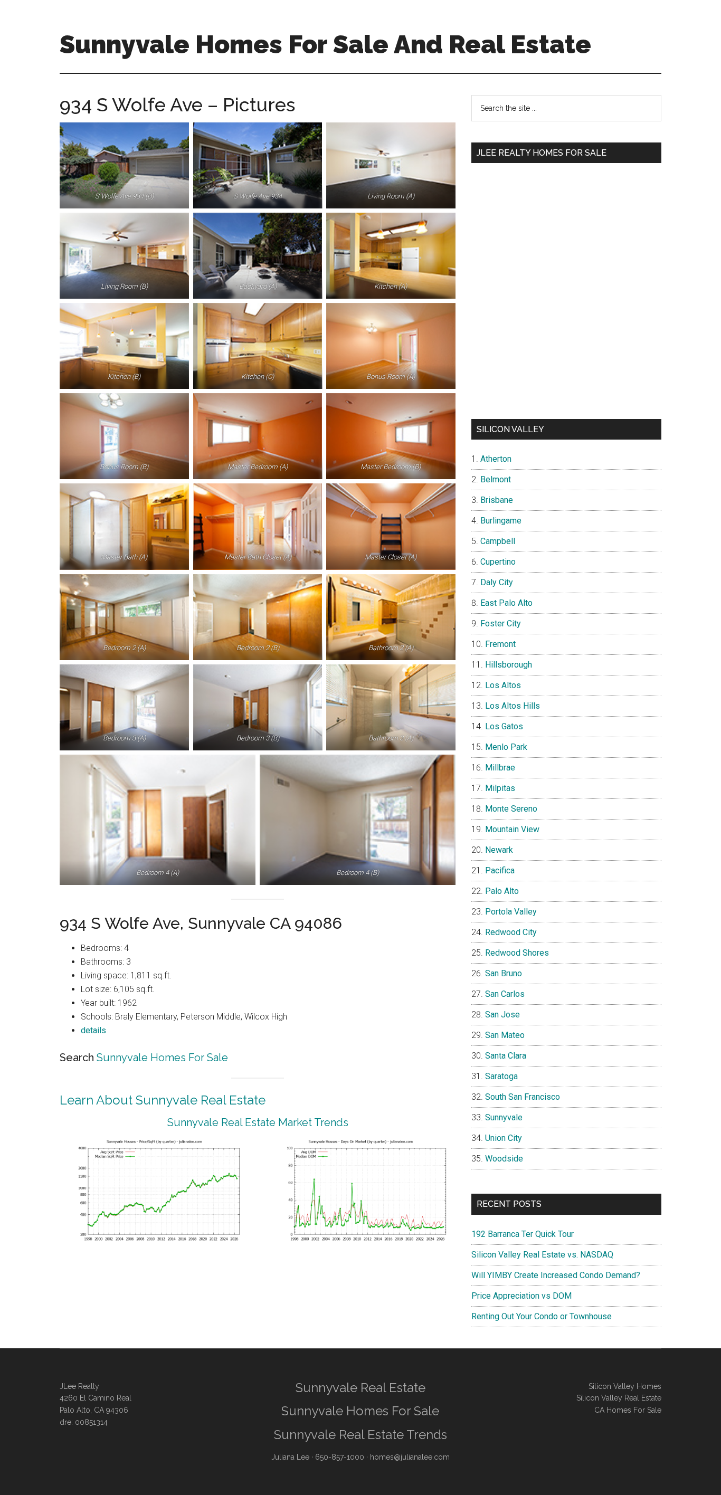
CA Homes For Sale (627, 1410)
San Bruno (503, 973)
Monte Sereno (511, 809)
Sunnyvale (504, 1117)
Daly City (496, 582)
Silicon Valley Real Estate (618, 1398)
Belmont (495, 479)
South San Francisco (522, 1097)
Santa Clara (505, 1056)
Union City (503, 1138)
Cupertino (498, 562)
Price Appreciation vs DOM (521, 1296)
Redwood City (511, 932)
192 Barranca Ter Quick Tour (522, 1234)
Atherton (495, 459)
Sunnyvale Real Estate (360, 1387)
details (93, 1030)
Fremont (500, 644)
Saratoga (501, 1076)
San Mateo (505, 1035)
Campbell (497, 541)
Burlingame (500, 521)
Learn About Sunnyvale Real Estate (162, 1100)
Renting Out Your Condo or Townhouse (541, 1316)
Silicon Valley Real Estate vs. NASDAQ (542, 1255)
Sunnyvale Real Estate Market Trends (257, 1122)
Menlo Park (506, 747)
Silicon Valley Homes (625, 1386)
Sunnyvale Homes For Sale (162, 1057)
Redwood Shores (517, 953)
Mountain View (512, 829)
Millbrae (500, 768)
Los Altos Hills (512, 706)
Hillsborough (508, 665)
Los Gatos (504, 726)
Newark (499, 850)
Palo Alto (502, 891)
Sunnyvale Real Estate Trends (360, 1434)
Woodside (504, 1159)
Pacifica (500, 870)
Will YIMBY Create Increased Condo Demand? (555, 1275)
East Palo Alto (506, 603)
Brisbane (496, 500)
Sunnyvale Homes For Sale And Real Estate (325, 44)
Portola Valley (511, 912)
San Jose (502, 1015)
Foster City (500, 623)
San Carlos (505, 994)
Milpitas (500, 788)
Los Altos (503, 685)
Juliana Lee (290, 1457)
